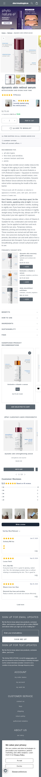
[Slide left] (2, 80)
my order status (20, 677)
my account (20, 682)
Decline (19, 766)
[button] (4, 3)
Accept (19, 760)
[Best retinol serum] (32, 514)
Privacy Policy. (19, 755)
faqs (20, 706)
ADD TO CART (19, 469)
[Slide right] (38, 80)
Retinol (9, 33)
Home (4, 33)
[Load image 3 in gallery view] (31, 79)
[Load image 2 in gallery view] (20, 79)
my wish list (20, 687)
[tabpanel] (18, 445)
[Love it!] (7, 514)
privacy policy (30, 658)
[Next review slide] (38, 103)
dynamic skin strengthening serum (19, 454)
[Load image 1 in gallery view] (10, 79)
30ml (17, 389)
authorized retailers (20, 721)
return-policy (20, 716)
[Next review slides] (37, 514)
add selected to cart (20, 407)
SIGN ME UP (20, 639)
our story (20, 735)
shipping (20, 711)
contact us (20, 701)
